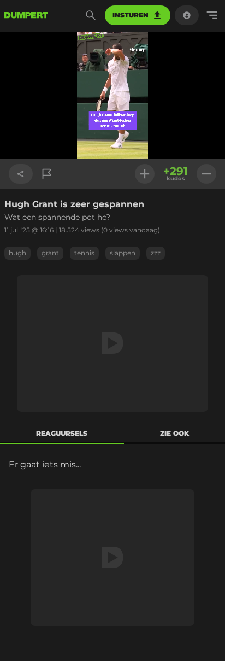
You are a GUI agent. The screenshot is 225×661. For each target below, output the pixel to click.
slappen (122, 253)
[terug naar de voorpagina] (26, 15)
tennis (84, 253)
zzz (156, 253)
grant (50, 253)
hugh (17, 253)
